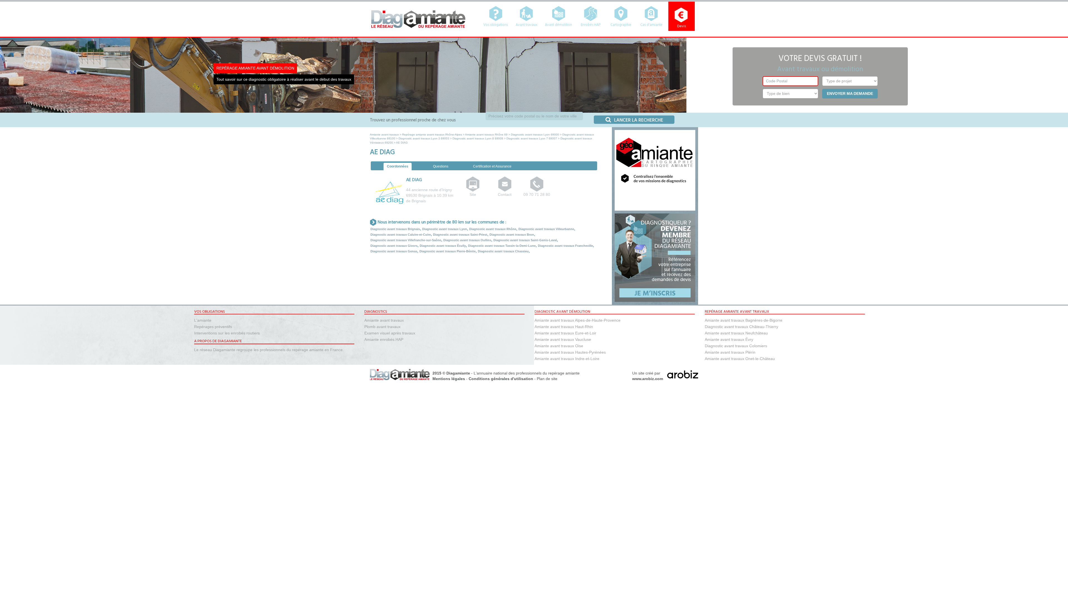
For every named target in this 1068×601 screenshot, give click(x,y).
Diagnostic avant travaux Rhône (492, 229)
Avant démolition (558, 25)
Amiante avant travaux (384, 134)
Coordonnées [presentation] (397, 166)
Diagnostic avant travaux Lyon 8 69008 (478, 138)
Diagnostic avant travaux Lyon (444, 229)
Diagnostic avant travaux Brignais (395, 229)
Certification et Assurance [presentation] (492, 166)
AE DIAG (414, 180)
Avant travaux (526, 25)
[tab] (398, 167)
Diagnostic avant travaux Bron (512, 234)
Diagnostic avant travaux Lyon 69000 (535, 134)
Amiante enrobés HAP (383, 339)
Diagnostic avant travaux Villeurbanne (546, 229)
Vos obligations (495, 25)
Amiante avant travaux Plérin (730, 352)
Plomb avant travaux (382, 326)
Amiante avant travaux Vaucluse (563, 339)
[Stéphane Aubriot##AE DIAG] (505, 188)
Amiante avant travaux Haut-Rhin (564, 326)
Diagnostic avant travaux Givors (393, 245)
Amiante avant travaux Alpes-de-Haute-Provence (577, 320)
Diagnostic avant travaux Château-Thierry (741, 326)
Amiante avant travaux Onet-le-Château (740, 358)
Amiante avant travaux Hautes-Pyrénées (570, 352)
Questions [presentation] (440, 166)
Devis (681, 26)
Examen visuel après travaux (389, 333)
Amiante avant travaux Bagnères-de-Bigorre (743, 320)
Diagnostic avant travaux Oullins (467, 240)
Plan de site (547, 378)
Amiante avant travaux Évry (729, 339)
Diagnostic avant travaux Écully (443, 245)
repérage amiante (564, 373)
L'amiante (202, 320)
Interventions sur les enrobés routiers (227, 333)
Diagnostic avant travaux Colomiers (736, 346)
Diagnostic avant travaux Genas (393, 251)
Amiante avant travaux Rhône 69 (486, 134)
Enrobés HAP (590, 25)
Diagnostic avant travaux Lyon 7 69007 (531, 138)
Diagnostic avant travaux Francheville (565, 245)
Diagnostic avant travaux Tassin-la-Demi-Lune (502, 245)
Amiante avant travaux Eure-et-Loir (565, 333)
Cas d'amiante (651, 25)
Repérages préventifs (213, 326)
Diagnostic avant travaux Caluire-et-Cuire (400, 234)
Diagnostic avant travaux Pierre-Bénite (447, 251)
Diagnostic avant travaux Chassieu (503, 251)
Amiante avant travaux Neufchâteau (736, 333)
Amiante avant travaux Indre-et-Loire (567, 358)
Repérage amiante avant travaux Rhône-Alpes (432, 134)
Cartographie (620, 25)
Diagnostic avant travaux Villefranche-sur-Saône (405, 240)
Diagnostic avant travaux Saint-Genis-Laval (525, 240)
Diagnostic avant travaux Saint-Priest (460, 234)
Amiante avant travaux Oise (559, 346)
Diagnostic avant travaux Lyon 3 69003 (424, 138)
